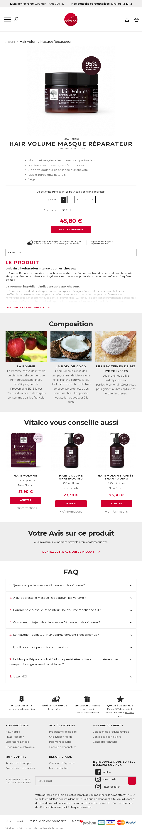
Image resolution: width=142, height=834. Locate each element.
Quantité (51, 199)
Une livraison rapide (60, 736)
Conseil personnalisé (105, 741)
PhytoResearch (15, 736)
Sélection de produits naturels (111, 731)
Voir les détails (72, 244)
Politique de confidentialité (47, 821)
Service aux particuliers (107, 736)
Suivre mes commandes (20, 768)
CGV (8, 821)
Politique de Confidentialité (99, 798)
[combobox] (69, 210)
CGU (20, 821)
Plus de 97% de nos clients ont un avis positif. (120, 710)
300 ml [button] (66, 210)
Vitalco (107, 771)
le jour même (54, 707)
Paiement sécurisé (60, 741)
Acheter (25, 500)
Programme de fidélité (63, 731)
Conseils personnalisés (62, 746)
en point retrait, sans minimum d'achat (87, 709)
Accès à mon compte (18, 763)
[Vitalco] (71, 23)
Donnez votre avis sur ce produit (68, 552)
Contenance (49, 210)
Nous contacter (58, 768)
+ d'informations (25, 508)
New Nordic (71, 139)
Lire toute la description (25, 307)
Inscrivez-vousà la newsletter (18, 781)
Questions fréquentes (62, 763)
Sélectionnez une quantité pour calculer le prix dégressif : (71, 191)
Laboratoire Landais (17, 741)
